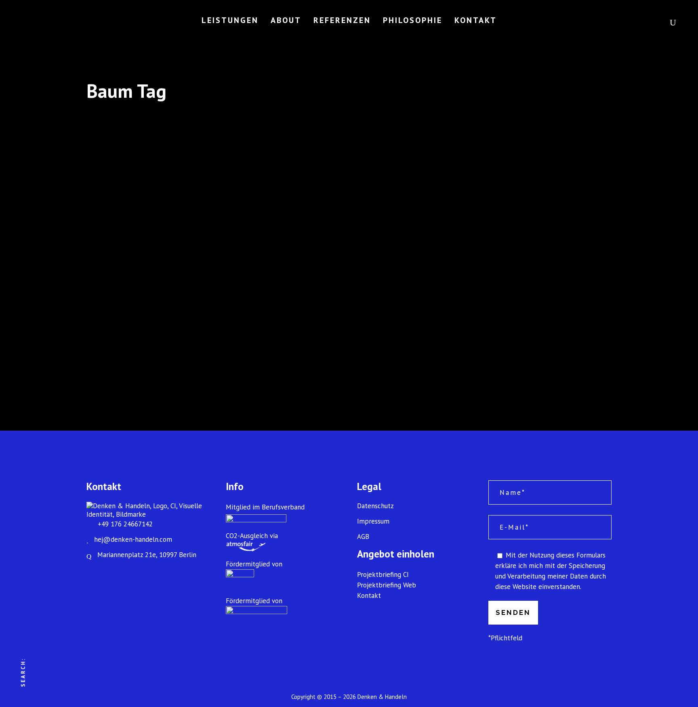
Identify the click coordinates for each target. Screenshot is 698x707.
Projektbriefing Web (386, 585)
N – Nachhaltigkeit (129, 317)
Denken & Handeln (382, 697)
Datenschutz (375, 506)
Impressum (373, 521)
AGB (363, 536)
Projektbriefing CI (383, 574)
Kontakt (369, 595)
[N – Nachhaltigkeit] (168, 223)
